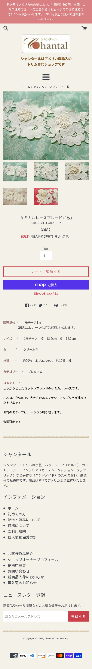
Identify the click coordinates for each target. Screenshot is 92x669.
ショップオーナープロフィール (33, 559)
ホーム (13, 508)
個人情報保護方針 (22, 537)
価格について (18, 525)
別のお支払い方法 (46, 293)
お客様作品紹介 (20, 553)
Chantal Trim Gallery (56, 638)
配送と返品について (24, 519)
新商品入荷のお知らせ (26, 576)
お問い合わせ (19, 571)
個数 (46, 248)
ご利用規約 (17, 531)
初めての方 (17, 513)
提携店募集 (17, 565)
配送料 (25, 236)
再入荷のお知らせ (22, 582)
